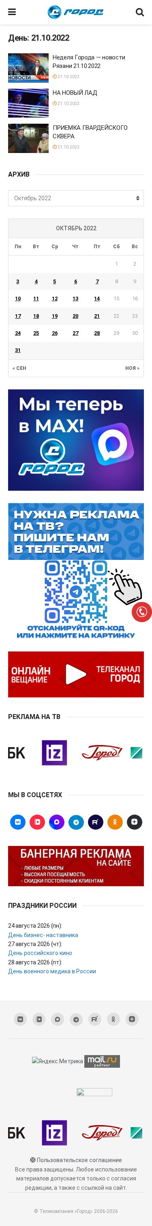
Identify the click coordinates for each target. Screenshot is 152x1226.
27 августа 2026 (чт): (35, 944)
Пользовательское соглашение (79, 1160)
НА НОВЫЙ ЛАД (75, 92)
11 (36, 298)
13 (75, 298)
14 (97, 298)
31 (18, 350)
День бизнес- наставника (43, 935)
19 (55, 316)
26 (55, 333)
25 (36, 333)
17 (18, 316)
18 (36, 316)
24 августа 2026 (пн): (35, 925)
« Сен (19, 368)
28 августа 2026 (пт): (35, 962)
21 (97, 316)
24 (18, 333)
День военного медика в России (52, 971)
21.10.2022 (68, 76)
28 (97, 333)
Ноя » (132, 368)
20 (75, 316)
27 (75, 333)
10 (18, 298)
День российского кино (40, 953)
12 (55, 298)
